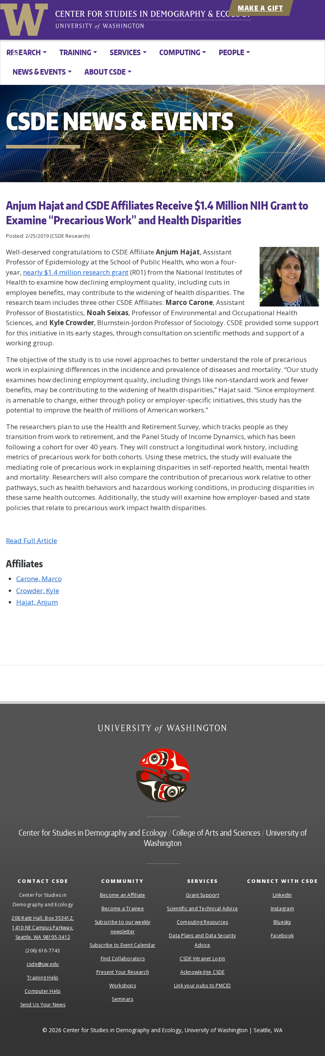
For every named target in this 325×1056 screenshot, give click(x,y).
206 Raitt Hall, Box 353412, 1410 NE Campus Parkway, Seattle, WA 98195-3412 (42, 927)
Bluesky (282, 922)
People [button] (231, 52)
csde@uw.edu (43, 964)
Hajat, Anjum (37, 602)
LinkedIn (282, 895)
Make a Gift (260, 8)
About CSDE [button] (105, 72)
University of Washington (26, 18)
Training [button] (75, 52)
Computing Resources (202, 922)
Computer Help (43, 991)
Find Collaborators (123, 958)
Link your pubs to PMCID (202, 985)
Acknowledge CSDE (202, 972)
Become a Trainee (122, 908)
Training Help (42, 977)
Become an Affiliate (122, 895)
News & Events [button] (39, 72)
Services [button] (125, 52)
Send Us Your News (42, 1004)
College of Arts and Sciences (216, 832)
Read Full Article (31, 540)
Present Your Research (122, 972)
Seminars (122, 999)
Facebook (282, 935)
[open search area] (15, 53)
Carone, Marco (39, 578)
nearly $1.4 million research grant (75, 272)
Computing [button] (179, 52)
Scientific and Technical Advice (202, 908)
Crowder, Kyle (37, 590)
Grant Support (202, 895)
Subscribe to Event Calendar (122, 945)
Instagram (282, 908)
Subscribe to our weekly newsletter (123, 927)
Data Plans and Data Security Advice (202, 940)
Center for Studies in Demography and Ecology (158, 22)
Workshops (122, 985)
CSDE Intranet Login (202, 958)
